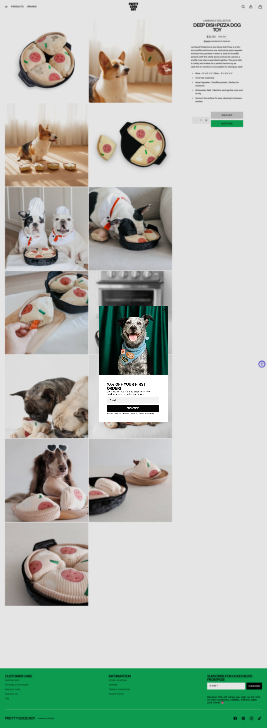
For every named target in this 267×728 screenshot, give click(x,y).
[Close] (164, 309)
